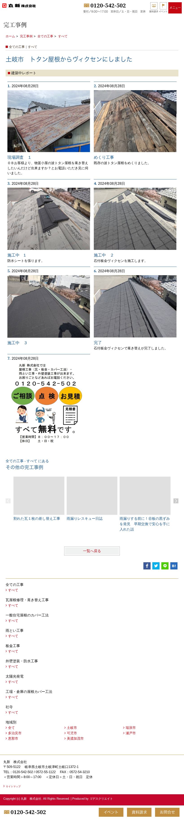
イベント (163, 11)
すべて (63, 36)
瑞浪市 (131, 728)
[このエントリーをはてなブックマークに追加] (173, 565)
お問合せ (167, 812)
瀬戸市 (131, 733)
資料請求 (153, 11)
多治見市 (15, 733)
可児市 (72, 733)
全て (11, 728)
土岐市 (72, 728)
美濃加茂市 (75, 738)
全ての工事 (45, 36)
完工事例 (26, 36)
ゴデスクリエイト (101, 798)
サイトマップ (13, 786)
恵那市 (13, 738)
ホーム (10, 36)
